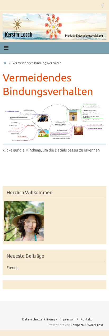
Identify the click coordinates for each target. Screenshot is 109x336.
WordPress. (95, 325)
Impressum (67, 319)
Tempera (77, 325)
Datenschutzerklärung (38, 319)
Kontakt (86, 319)
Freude (13, 268)
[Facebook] (102, 5)
